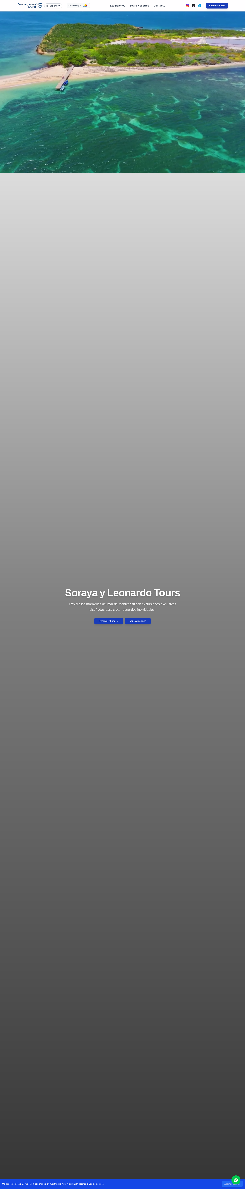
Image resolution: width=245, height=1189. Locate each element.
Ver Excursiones (138, 621)
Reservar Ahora (217, 5)
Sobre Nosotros (139, 5)
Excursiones (117, 5)
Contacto (159, 5)
